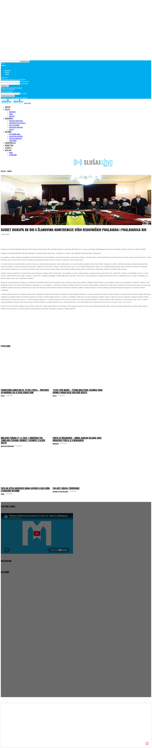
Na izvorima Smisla (14, 134)
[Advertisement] (76, 326)
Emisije (7, 107)
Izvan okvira (13, 141)
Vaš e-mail (23, 93)
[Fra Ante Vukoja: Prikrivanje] (78, 468)
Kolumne (8, 132)
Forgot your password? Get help (11, 88)
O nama (7, 74)
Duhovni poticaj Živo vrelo (17, 123)
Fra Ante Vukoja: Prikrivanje (66, 488)
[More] (42, 239)
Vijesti (3, 171)
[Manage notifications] (147, 743)
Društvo (11, 116)
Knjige (11, 153)
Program (7, 72)
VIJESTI (7, 109)
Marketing (9, 145)
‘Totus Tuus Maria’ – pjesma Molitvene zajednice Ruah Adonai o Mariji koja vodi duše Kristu (77, 391)
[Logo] (7, 103)
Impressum (7, 70)
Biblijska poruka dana (16, 121)
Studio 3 (8, 148)
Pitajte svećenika (14, 125)
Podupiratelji (10, 143)
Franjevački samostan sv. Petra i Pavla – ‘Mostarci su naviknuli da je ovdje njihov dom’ (25, 391)
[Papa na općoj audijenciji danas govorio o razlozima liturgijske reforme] (26, 468)
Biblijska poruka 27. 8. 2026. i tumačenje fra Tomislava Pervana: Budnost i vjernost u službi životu (23, 440)
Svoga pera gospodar (16, 136)
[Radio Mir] (21, 720)
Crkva (11, 114)
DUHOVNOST (9, 118)
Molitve (11, 129)
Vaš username (24, 81)
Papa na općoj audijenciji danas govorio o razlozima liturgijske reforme (25, 489)
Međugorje (12, 112)
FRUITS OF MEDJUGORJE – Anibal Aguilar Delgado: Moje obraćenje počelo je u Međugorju (77, 439)
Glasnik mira (13, 155)
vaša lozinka (24, 84)
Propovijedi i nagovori (16, 127)
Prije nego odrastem (15, 138)
